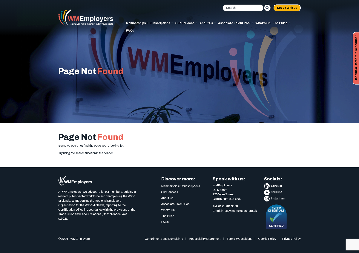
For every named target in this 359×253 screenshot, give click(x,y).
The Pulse (167, 216)
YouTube (276, 192)
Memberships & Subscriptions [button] (148, 23)
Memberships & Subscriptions (180, 186)
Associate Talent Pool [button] (234, 23)
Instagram (277, 198)
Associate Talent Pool (175, 204)
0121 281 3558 (228, 206)
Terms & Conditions (239, 238)
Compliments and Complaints (164, 238)
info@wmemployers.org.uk (239, 210)
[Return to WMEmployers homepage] (85, 18)
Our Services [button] (185, 23)
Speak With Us (287, 7)
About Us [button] (207, 23)
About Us (167, 198)
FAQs (130, 30)
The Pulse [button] (280, 23)
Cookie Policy (267, 238)
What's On (263, 23)
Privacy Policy (291, 238)
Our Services (169, 192)
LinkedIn (276, 185)
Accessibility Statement (205, 238)
